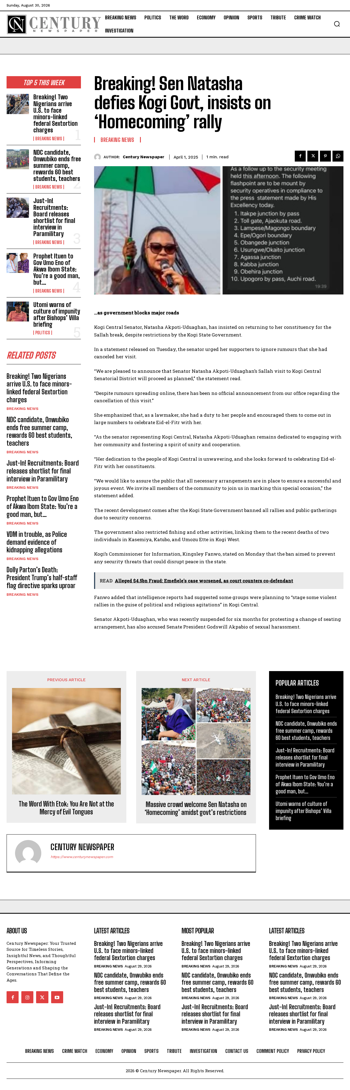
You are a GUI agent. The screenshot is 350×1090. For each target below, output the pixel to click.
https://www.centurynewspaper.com (82, 857)
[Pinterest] (325, 156)
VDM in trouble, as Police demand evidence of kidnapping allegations (37, 542)
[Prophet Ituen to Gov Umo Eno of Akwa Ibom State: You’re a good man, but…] (18, 263)
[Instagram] (27, 997)
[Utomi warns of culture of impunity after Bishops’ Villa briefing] (18, 311)
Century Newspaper (143, 156)
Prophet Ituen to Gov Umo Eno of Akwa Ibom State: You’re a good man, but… (56, 269)
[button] (336, 23)
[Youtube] (57, 997)
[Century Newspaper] (99, 157)
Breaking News (48, 138)
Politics (42, 332)
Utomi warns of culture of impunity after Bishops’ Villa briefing (56, 314)
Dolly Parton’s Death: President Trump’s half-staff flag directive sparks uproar (42, 577)
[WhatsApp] (337, 156)
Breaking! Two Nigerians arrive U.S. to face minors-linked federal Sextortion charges (55, 113)
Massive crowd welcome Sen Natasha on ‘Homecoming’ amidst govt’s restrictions (196, 808)
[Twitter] (312, 156)
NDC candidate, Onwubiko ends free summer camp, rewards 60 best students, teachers (57, 166)
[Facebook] (300, 156)
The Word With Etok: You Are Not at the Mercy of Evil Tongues (66, 808)
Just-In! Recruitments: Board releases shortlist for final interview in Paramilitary (54, 217)
